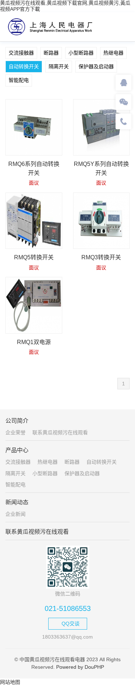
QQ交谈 (71, 623)
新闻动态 (16, 502)
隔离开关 (59, 66)
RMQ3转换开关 (101, 257)
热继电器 (113, 53)
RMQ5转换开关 (34, 257)
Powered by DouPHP (80, 667)
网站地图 (10, 682)
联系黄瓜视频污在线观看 (60, 432)
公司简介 (16, 421)
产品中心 (16, 450)
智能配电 (19, 80)
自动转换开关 (24, 66)
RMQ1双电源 (34, 342)
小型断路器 (81, 53)
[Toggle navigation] (122, 26)
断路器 (51, 53)
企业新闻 (15, 514)
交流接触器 (21, 53)
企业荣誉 (15, 432)
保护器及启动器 (96, 66)
